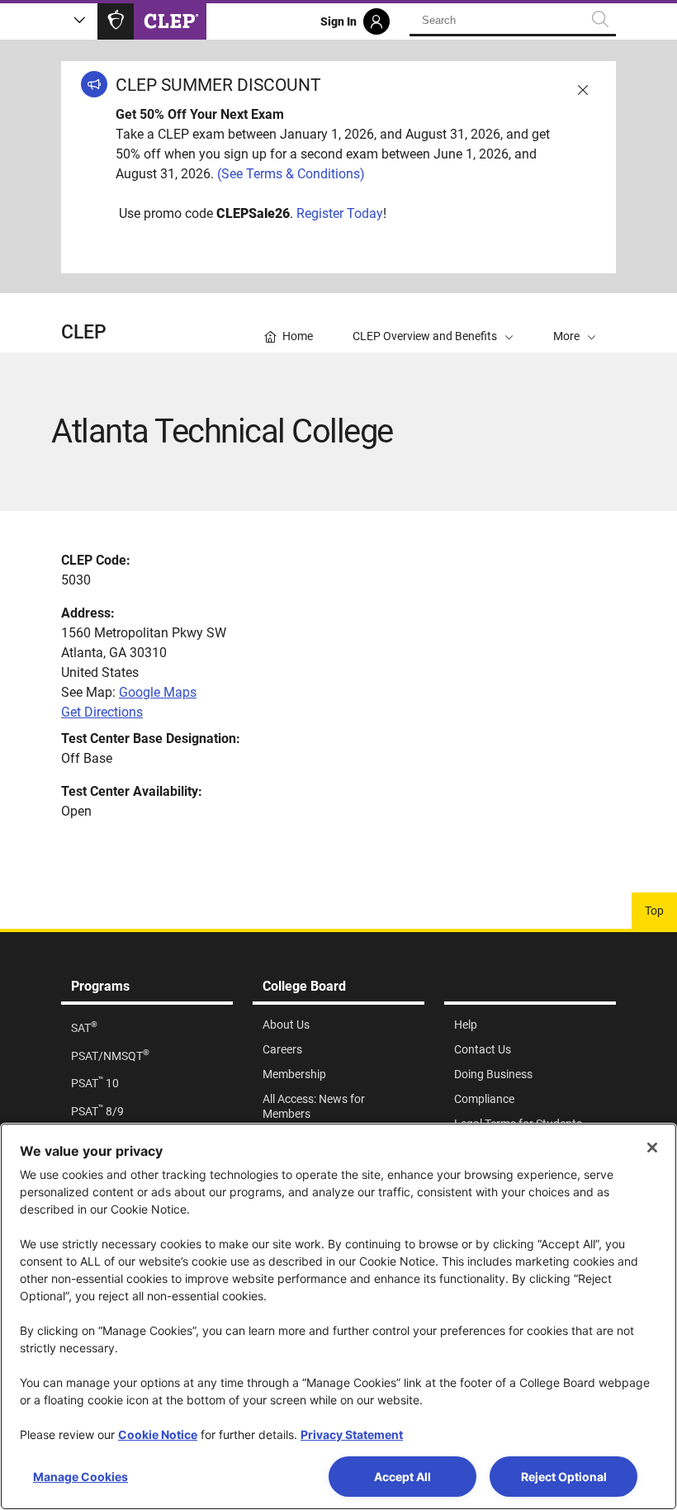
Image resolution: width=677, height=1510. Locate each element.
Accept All (402, 1477)
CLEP (84, 332)
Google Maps (157, 692)
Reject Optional (564, 1477)
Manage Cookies (80, 1477)
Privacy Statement (352, 1434)
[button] (574, 323)
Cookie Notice (157, 1434)
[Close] (652, 1147)
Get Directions (102, 712)
